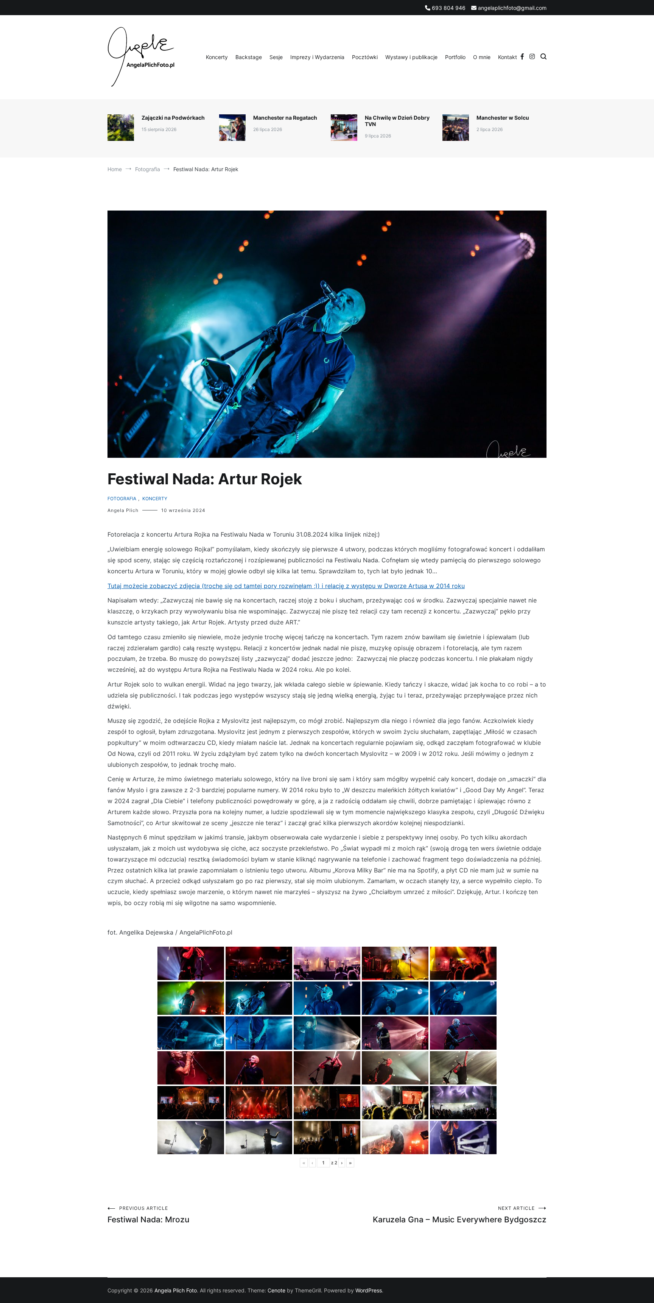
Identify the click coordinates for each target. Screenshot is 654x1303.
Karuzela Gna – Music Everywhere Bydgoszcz (460, 1214)
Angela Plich (123, 510)
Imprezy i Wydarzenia (317, 57)
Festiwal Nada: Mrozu (148, 1214)
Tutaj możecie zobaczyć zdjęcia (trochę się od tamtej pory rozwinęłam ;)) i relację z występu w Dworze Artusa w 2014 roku (286, 586)
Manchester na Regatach (285, 117)
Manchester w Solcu (502, 117)
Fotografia (121, 498)
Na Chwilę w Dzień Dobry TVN (397, 120)
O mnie (481, 57)
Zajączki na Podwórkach (173, 117)
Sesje (276, 57)
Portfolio (455, 57)
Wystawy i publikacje (411, 57)
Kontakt (507, 57)
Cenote (276, 1290)
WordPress (368, 1290)
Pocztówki (365, 57)
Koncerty (217, 57)
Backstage (248, 57)
